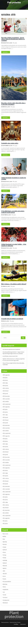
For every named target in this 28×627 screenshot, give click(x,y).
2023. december (6, 457)
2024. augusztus (6, 436)
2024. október (6, 430)
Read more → (6, 52)
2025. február (5, 420)
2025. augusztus (6, 406)
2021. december (6, 510)
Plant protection (14, 2)
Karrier (4, 576)
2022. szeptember (7, 491)
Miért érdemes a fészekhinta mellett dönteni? (13, 284)
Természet (5, 597)
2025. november (6, 399)
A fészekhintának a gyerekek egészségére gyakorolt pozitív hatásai (12, 211)
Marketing (5, 584)
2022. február (6, 507)
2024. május (5, 444)
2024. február (5, 452)
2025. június (5, 412)
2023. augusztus (6, 467)
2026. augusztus (6, 375)
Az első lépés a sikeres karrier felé (10, 356)
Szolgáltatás (5, 589)
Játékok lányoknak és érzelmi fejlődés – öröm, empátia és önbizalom (13, 245)
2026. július (5, 377)
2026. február (5, 391)
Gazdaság (5, 560)
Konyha (4, 579)
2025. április (5, 417)
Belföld (4, 536)
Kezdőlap (16, 624)
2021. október (6, 513)
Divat (4, 539)
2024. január (5, 454)
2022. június (5, 499)
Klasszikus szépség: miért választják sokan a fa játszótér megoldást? (13, 103)
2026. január (5, 393)
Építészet (5, 549)
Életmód (5, 544)
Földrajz (4, 555)
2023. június (5, 470)
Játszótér (5, 573)
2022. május (5, 502)
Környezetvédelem (7, 581)
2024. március (6, 449)
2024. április (5, 446)
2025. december (6, 396)
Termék (4, 594)
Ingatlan (4, 568)
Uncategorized (6, 600)
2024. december (6, 425)
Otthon (4, 587)
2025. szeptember (7, 404)
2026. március (6, 388)
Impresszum (23, 624)
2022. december (6, 486)
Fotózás (4, 557)
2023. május (5, 473)
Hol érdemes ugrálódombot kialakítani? (11, 349)
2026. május (5, 383)
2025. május (5, 414)
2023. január (5, 483)
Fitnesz (4, 552)
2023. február (5, 481)
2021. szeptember (6, 515)
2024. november (6, 428)
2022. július (5, 497)
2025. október (6, 401)
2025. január (5, 422)
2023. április (5, 475)
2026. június (5, 380)
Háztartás (5, 565)
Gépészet (5, 563)
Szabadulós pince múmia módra (9, 143)
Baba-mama (5, 533)
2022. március (6, 505)
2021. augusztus (6, 518)
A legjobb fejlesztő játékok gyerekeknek (12, 319)
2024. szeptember (7, 433)
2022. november (6, 489)
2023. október (6, 462)
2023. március (6, 478)
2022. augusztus (6, 494)
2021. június (5, 523)
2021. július (5, 521)
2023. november (6, 460)
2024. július (5, 438)
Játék (15, 43)
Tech (4, 592)
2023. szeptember (7, 465)
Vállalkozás (5, 602)
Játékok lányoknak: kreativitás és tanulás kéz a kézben (13, 178)
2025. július (5, 409)
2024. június (5, 441)
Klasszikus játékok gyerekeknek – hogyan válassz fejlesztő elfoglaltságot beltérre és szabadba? (13, 39)
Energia (4, 547)
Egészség (5, 541)
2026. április (5, 385)
